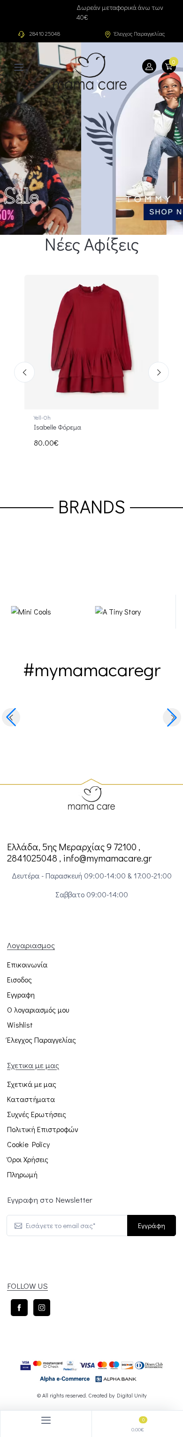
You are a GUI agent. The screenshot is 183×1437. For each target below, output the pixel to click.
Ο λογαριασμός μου (38, 1009)
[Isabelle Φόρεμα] (91, 342)
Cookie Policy (28, 1144)
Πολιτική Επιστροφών (42, 1129)
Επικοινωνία (27, 964)
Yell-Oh (42, 417)
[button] (11, 717)
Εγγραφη (21, 994)
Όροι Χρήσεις (27, 1159)
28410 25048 (45, 33)
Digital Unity (131, 1395)
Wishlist (20, 1025)
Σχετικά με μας (31, 1084)
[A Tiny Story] (57, 612)
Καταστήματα (31, 1099)
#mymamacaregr (91, 695)
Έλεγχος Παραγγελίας (139, 33)
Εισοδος (19, 979)
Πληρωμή (22, 1174)
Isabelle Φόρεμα (57, 427)
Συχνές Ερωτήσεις (36, 1114)
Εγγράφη (151, 1225)
